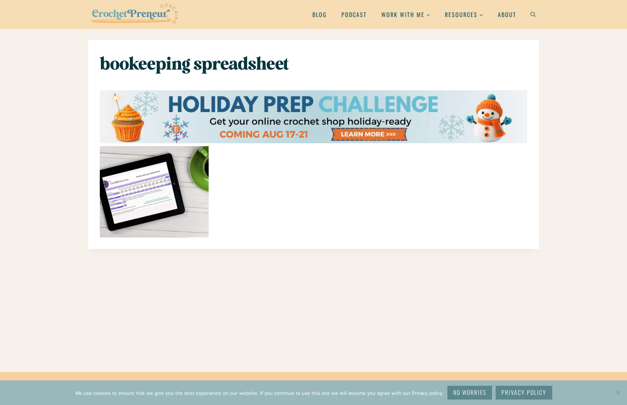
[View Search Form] (533, 14)
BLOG (319, 14)
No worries (469, 392)
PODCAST (354, 14)
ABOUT (507, 14)
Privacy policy (523, 392)
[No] (618, 392)
